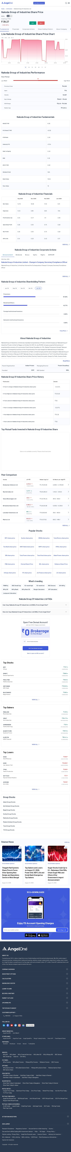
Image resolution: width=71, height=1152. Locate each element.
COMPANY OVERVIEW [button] (8, 969)
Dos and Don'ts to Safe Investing (38, 1128)
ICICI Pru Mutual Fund (61, 1098)
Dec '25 (23, 288)
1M (32, 67)
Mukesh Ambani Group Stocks (12, 822)
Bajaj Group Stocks (9, 810)
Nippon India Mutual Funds (10, 1100)
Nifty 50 (5, 589)
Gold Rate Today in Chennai (43, 1075)
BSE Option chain (8, 1070)
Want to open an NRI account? (35, 653)
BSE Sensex (52, 585)
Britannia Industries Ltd (10, 505)
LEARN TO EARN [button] (7, 988)
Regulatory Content (21, 1128)
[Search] (66, 3)
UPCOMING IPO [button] (6, 1002)
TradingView (31, 1043)
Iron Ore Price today (61, 1090)
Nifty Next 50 (26, 589)
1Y (42, 67)
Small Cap (4, 19)
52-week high (29, 585)
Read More (66, 361)
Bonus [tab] (27, 255)
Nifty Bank (15, 589)
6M (38, 67)
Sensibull (5, 1043)
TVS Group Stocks (8, 830)
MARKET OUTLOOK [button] (7, 998)
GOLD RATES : (6, 1073)
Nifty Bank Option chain (22, 1067)
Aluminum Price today (22, 1090)
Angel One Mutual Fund (9, 1098)
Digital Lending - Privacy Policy (10, 1134)
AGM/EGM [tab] (51, 255)
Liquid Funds (15, 1106)
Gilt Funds (47, 1106)
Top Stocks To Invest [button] (9, 1008)
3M (35, 67)
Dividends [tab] (19, 255)
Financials (15, 29)
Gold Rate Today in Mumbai (10, 1075)
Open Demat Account (39, 3)
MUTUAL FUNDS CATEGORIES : (11, 1104)
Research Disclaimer (8, 1128)
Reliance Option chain (54, 1067)
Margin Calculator (39, 589)
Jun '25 (7, 288)
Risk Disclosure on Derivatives (47, 1137)
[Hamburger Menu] (69, 3)
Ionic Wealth (16, 1033)
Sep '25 (15, 288)
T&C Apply (42, 1131)
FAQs (36, 1131)
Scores (51, 1128)
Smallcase (12, 1043)
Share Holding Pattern (45, 29)
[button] (35, 605)
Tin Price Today (7, 1093)
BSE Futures (55, 1062)
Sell (41, 23)
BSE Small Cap (16, 585)
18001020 (7, 1015)
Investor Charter (42, 1134)
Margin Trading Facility (40, 1038)
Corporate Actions (28, 29)
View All (67, 842)
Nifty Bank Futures (18, 1062)
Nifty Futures (7, 1062)
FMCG (9, 19)
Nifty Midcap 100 (48, 1054)
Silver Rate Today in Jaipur (10, 1085)
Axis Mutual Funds (35, 1098)
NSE (8, 16)
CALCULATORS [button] (6, 978)
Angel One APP (7, 1038)
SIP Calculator (52, 589)
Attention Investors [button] (9, 1116)
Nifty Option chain (8, 1067)
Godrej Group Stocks (9, 814)
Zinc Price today (36, 1090)
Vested (24, 1043)
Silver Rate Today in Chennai (50, 1083)
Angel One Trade (17, 1038)
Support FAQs (18, 1015)
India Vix (15, 1056)
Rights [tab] (43, 255)
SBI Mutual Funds (23, 1098)
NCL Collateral (6, 1137)
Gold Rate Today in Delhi (27, 1075)
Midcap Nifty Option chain (38, 1067)
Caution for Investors (8, 1140)
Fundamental (4, 29)
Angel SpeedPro (27, 1038)
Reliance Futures (44, 1062)
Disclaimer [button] (6, 1124)
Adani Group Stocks (9, 802)
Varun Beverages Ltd (9, 499)
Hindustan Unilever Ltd (10, 485)
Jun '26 (38, 288)
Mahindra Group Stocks (10, 818)
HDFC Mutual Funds (47, 1098)
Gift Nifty (62, 585)
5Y (45, 67)
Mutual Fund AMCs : (8, 1096)
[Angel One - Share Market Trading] (7, 3)
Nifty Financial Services (25, 1054)
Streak (19, 1043)
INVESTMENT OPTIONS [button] (9, 974)
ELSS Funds (6, 1106)
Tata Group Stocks (9, 826)
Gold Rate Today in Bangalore (30, 1077)
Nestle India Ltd (8, 492)
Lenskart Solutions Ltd (10, 512)
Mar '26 (30, 288)
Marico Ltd (6, 519)
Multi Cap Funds (7, 1108)
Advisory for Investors (54, 1134)
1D (25, 67)
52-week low (40, 585)
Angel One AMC (7, 1033)
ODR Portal (34, 1137)
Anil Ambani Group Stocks (11, 806)
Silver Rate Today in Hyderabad (12, 1083)
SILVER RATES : (6, 1081)
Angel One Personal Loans (28, 1134)
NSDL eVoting (25, 1137)
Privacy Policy (51, 1131)
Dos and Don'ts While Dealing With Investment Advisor (17, 1131)
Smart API (50, 1038)
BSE (11, 16)
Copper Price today (8, 1090)
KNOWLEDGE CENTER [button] (8, 983)
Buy (33, 23)
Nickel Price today (48, 1090)
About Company (61, 29)
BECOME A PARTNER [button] (8, 993)
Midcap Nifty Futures (32, 1062)
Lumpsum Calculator (9, 593)
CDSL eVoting (16, 1137)
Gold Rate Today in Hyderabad (11, 1077)
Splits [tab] (35, 255)
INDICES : (5, 1052)
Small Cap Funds (26, 1106)
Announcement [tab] (8, 255)
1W (29, 67)
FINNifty (5, 585)
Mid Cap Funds (56, 1106)
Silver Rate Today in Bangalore (31, 1083)
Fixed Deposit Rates (60, 1038)
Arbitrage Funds (37, 1106)
